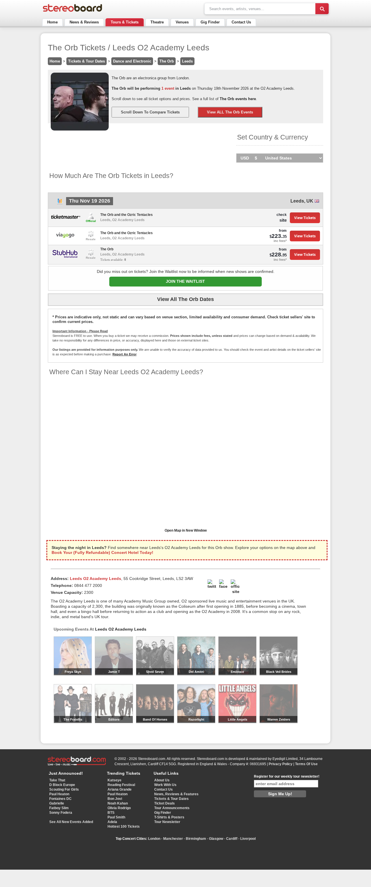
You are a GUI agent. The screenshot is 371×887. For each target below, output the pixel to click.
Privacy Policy (280, 764)
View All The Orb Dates (185, 299)
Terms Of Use (306, 764)
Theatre (157, 22)
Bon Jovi (115, 798)
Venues (182, 22)
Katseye (114, 780)
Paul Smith (116, 817)
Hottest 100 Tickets (124, 826)
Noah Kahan (118, 803)
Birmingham (196, 838)
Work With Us (165, 785)
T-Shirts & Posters (169, 817)
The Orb (166, 61)
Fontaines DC (60, 798)
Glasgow (216, 838)
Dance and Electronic (132, 61)
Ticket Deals (164, 803)
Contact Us (241, 22)
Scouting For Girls (64, 789)
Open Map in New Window (186, 530)
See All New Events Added (71, 822)
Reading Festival (121, 785)
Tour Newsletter (167, 822)
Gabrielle (56, 803)
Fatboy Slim (59, 808)
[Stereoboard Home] (72, 12)
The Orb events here (238, 99)
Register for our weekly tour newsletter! (286, 776)
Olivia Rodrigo (119, 808)
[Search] (322, 8)
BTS (111, 812)
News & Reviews (84, 22)
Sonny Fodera (60, 812)
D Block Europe (62, 785)
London (154, 838)
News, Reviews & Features (176, 794)
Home (52, 22)
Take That (57, 780)
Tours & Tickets (125, 22)
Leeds (187, 61)
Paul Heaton (59, 794)
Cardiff (231, 838)
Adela (112, 822)
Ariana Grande (120, 789)
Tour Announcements (172, 808)
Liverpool (248, 838)
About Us (162, 780)
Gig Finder (210, 22)
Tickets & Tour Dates (86, 61)
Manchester (173, 838)
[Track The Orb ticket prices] (60, 202)
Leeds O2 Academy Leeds (120, 629)
